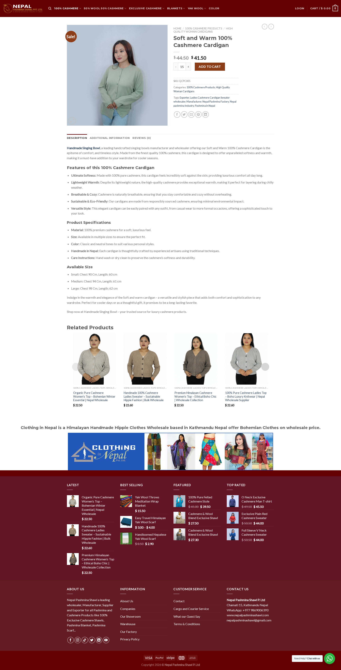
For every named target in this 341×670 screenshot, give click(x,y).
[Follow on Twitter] (92, 640)
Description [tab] (77, 137)
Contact (179, 601)
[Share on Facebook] (177, 114)
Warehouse (127, 624)
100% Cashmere (66, 8)
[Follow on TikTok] (85, 640)
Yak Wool (195, 8)
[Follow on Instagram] (77, 640)
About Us (126, 601)
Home (177, 28)
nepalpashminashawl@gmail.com (249, 620)
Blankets (174, 8)
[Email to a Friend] (191, 114)
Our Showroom (130, 616)
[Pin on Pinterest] (198, 114)
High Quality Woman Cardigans (203, 30)
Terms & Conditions (186, 624)
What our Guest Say (186, 616)
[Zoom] (72, 121)
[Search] (49, 8)
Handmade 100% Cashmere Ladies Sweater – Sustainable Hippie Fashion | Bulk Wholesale (144, 396)
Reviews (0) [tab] (141, 137)
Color (214, 8)
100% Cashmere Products (203, 28)
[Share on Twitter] (184, 114)
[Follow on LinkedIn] (99, 640)
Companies (127, 609)
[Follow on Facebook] (70, 640)
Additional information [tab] (110, 137)
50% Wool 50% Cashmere (104, 8)
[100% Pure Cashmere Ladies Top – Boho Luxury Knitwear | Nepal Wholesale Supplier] (246, 359)
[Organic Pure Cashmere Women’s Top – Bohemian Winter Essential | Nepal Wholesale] (94, 359)
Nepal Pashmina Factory (215, 101)
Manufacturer (193, 101)
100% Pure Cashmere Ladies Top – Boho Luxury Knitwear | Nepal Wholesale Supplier (246, 396)
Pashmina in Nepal (205, 105)
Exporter (184, 97)
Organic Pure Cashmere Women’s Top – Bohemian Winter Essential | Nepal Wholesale (94, 396)
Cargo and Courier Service (191, 609)
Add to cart (210, 66)
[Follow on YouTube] (106, 640)
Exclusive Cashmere (145, 8)
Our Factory (128, 631)
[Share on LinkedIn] (205, 114)
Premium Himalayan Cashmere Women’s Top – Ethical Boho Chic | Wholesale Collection (195, 396)
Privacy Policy (130, 639)
